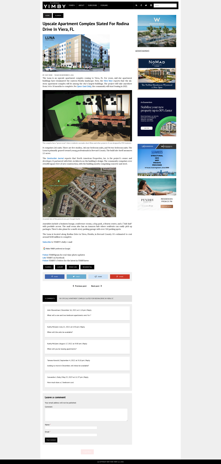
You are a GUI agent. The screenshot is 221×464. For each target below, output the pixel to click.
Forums (104, 5)
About (81, 5)
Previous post (81, 286)
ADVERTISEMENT (142, 51)
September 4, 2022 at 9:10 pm (72, 360)
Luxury (60, 267)
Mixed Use (73, 267)
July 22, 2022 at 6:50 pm (69, 327)
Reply (89, 310)
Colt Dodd (48, 75)
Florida (48, 267)
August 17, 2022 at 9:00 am (70, 343)
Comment (48, 407)
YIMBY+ (72, 5)
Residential (87, 267)
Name (47, 424)
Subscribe (92, 5)
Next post (95, 286)
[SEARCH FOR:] (165, 5)
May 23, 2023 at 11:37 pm (72, 377)
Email (47, 432)
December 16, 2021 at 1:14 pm (73, 310)
